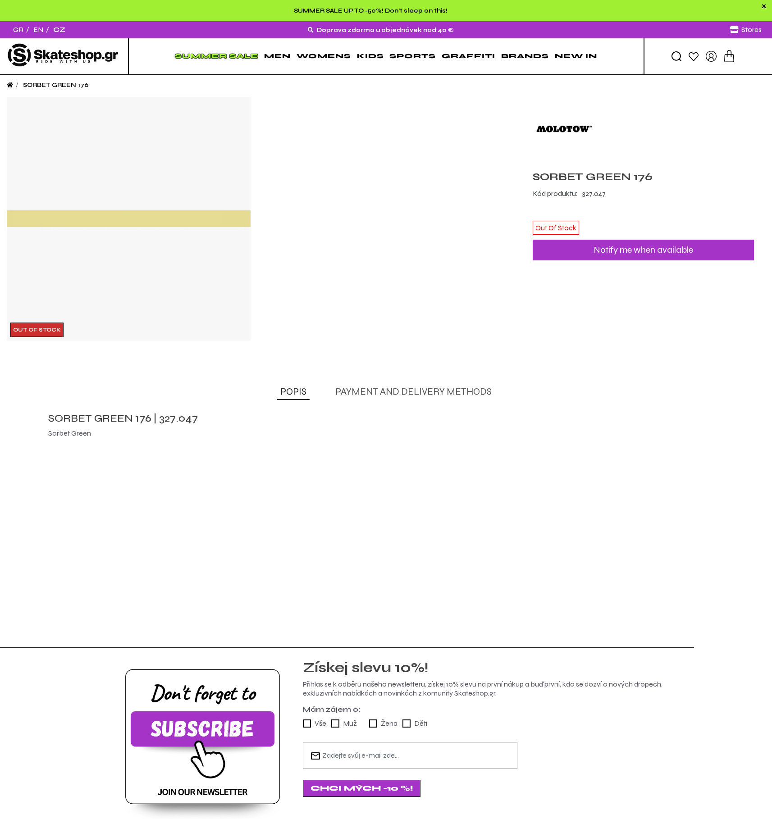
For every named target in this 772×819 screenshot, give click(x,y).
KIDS (370, 56)
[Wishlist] (694, 56)
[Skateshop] (64, 56)
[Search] (676, 56)
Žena (389, 723)
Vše (320, 723)
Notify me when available (643, 249)
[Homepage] (10, 85)
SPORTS (412, 56)
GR (18, 29)
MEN (277, 56)
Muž (350, 723)
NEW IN (576, 56)
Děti (420, 723)
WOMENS (324, 56)
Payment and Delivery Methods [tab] (413, 391)
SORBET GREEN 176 (56, 85)
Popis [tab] (293, 391)
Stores (751, 29)
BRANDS (525, 56)
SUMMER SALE (216, 56)
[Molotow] (643, 128)
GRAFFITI (468, 56)
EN (38, 29)
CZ (59, 29)
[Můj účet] (711, 55)
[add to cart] (729, 56)
